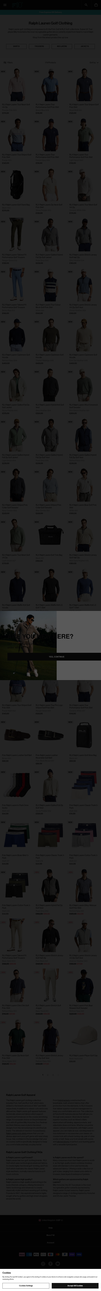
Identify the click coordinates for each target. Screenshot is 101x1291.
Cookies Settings (26, 1286)
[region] (50, 1280)
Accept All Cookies (75, 1286)
